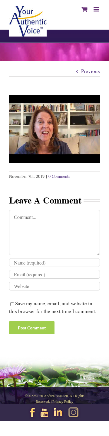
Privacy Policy (62, 401)
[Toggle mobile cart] (84, 9)
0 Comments (59, 176)
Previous (90, 71)
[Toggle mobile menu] (97, 9)
